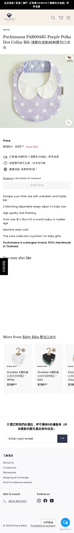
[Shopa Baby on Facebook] (45, 501)
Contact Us (10, 467)
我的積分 (4, 266)
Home (6, 29)
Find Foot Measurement (17, 482)
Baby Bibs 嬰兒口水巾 (39, 337)
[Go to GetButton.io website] (65, 529)
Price (7, 141)
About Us (8, 462)
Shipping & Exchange (16, 477)
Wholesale (9, 472)
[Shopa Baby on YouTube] (52, 501)
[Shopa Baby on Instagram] (39, 501)
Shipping (8, 178)
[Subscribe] (62, 439)
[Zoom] (68, 122)
